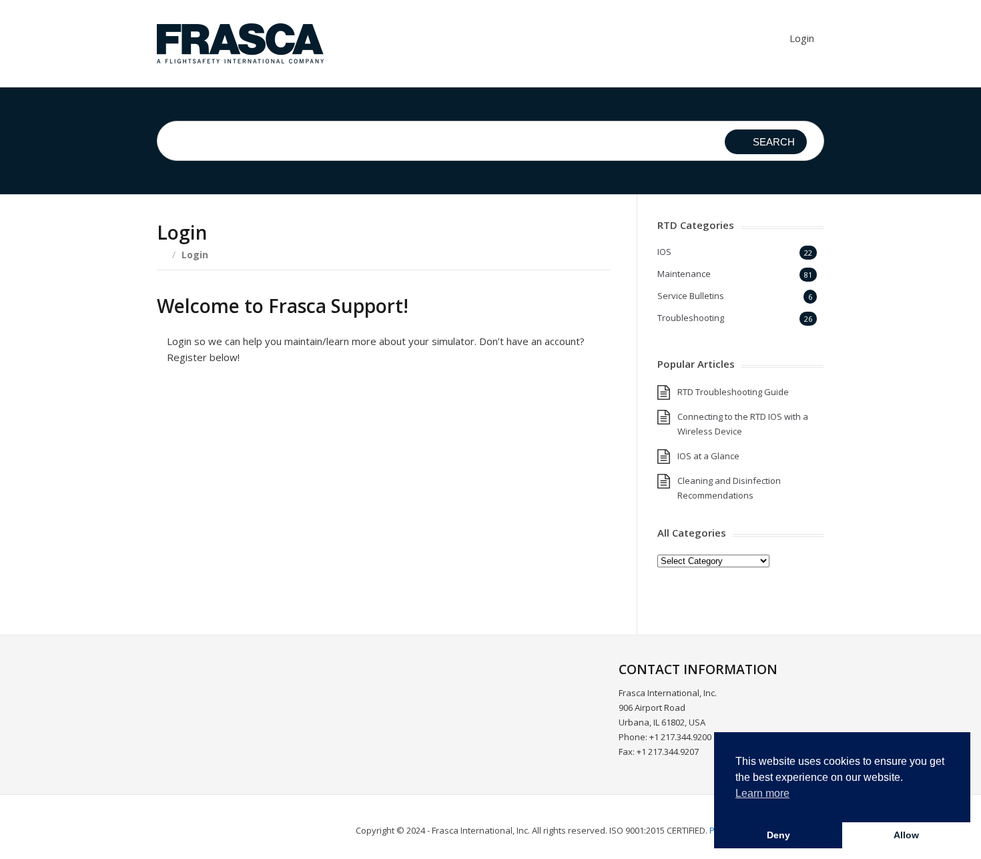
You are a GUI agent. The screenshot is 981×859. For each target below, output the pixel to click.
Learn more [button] (762, 793)
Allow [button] (906, 835)
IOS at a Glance (708, 456)
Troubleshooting (690, 318)
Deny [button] (778, 835)
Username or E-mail (287, 399)
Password (263, 457)
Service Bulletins (690, 296)
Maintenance (684, 274)
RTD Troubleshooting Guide (733, 392)
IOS (664, 252)
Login (801, 38)
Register (462, 554)
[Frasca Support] (240, 43)
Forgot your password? (384, 594)
